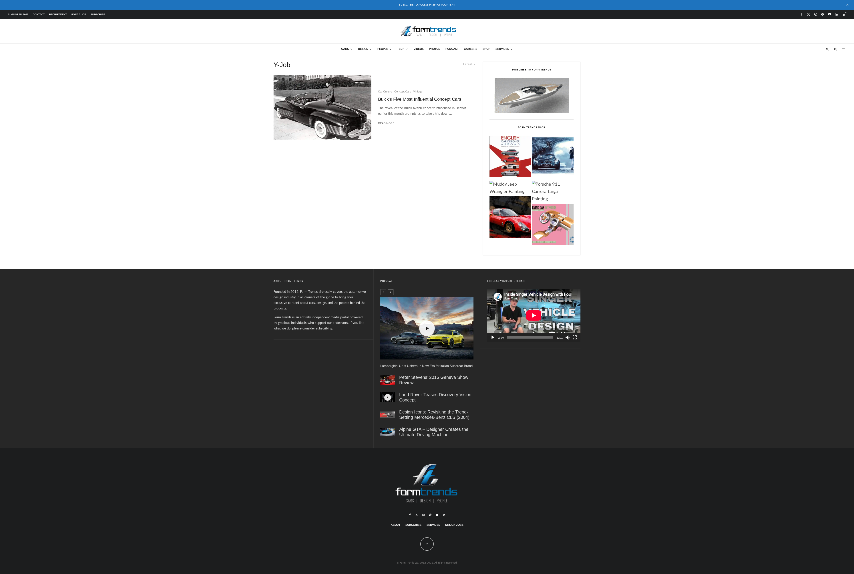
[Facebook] (802, 14)
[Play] (493, 337)
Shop (486, 48)
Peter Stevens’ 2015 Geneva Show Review (433, 380)
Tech (401, 48)
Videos (419, 48)
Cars (345, 48)
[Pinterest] (822, 14)
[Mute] (567, 337)
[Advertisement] (320, 377)
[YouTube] (829, 14)
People (382, 48)
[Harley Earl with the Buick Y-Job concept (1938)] (322, 107)
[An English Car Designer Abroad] (510, 158)
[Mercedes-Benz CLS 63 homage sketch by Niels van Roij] (387, 414)
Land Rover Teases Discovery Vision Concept (435, 397)
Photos (434, 48)
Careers (470, 48)
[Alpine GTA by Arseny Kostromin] (387, 432)
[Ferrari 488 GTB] (387, 380)
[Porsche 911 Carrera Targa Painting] (553, 192)
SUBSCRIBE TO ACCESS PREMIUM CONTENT (427, 4)
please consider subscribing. (312, 328)
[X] (808, 14)
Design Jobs (454, 524)
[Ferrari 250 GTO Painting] (553, 158)
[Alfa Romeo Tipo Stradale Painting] (510, 218)
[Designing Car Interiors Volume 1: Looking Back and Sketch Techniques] (553, 226)
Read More (386, 123)
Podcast (452, 48)
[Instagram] (815, 14)
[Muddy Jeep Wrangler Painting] (510, 188)
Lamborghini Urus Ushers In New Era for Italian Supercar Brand (426, 366)
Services (502, 48)
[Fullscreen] (574, 337)
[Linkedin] (836, 14)
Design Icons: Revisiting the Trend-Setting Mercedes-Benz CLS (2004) (434, 414)
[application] (533, 315)
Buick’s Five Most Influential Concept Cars (419, 99)
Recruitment (58, 14)
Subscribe (98, 14)
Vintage (418, 91)
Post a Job (78, 14)
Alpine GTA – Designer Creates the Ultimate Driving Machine (433, 432)
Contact (39, 14)
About (395, 524)
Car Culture (385, 91)
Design (363, 48)
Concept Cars (402, 91)
